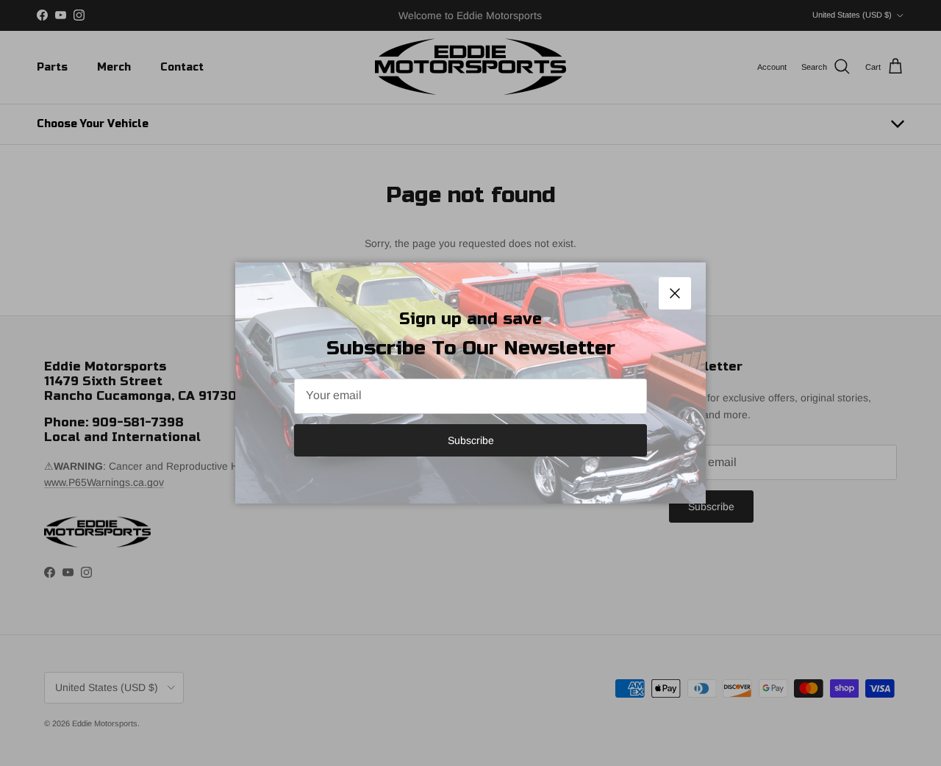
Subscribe (471, 440)
